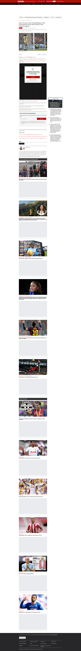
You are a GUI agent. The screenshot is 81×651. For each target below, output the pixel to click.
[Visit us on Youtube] (47, 1)
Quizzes (50, 3)
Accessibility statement (22, 643)
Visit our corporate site (53, 634)
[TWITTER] (24, 148)
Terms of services (31, 121)
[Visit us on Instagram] (48, 1)
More (58, 3)
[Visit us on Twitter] (45, 1)
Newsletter (34, 3)
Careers (31, 643)
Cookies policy (53, 641)
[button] (62, 1)
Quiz (19, 20)
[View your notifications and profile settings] (61, 1)
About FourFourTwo (43, 643)
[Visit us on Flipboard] (50, 1)
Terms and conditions (22, 641)
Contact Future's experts (33, 641)
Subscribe (54, 1)
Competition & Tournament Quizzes (27, 20)
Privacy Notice (24, 122)
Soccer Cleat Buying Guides (26, 3)
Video (42, 3)
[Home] (19, 4)
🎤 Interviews (58, 17)
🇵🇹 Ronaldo (46, 17)
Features (45, 3)
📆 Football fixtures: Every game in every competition (33, 17)
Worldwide (20, 645)
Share (21, 54)
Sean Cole (25, 27)
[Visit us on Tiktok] (51, 1)
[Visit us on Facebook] (44, 1)
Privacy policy (42, 641)
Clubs (54, 3)
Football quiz (21, 143)
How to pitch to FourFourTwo (34, 645)
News (38, 3)
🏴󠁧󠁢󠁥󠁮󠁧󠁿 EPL (52, 17)
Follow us (40, 54)
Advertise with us (54, 643)
